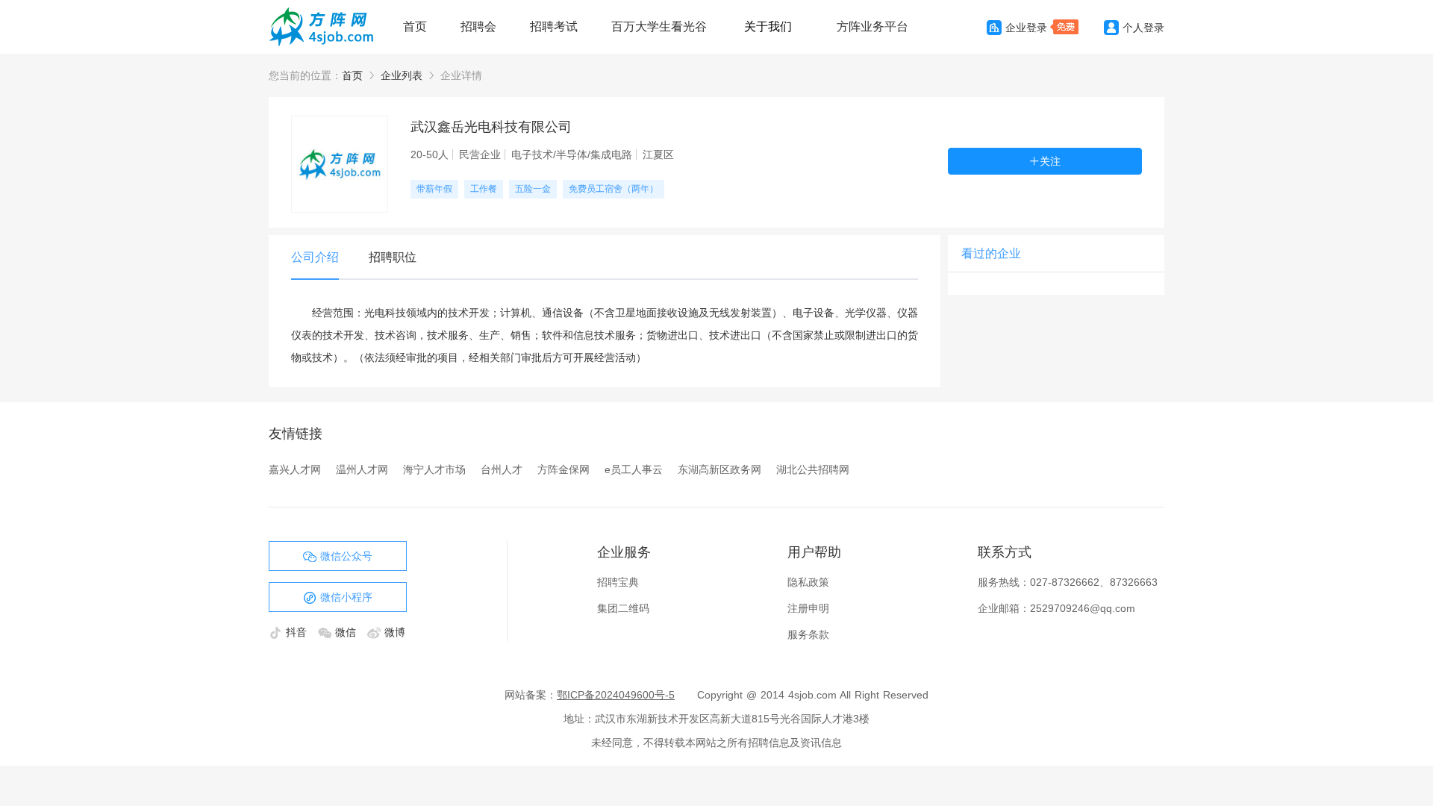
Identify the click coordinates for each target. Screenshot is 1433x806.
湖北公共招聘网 (812, 469)
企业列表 (401, 75)
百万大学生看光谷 (659, 26)
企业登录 (1026, 28)
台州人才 (501, 469)
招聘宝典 (618, 582)
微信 (347, 632)
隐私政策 (808, 582)
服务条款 (808, 634)
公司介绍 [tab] (315, 257)
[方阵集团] (328, 27)
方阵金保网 (563, 469)
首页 (415, 26)
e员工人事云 (634, 469)
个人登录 (1143, 28)
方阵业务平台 (872, 26)
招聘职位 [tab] (392, 257)
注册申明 (808, 608)
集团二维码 (623, 608)
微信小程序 (346, 597)
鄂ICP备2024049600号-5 (616, 695)
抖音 (298, 632)
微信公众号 (346, 556)
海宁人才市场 (434, 469)
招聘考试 (554, 26)
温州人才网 (362, 469)
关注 (1050, 161)
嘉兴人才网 (295, 469)
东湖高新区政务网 (719, 469)
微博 (394, 632)
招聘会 (478, 26)
